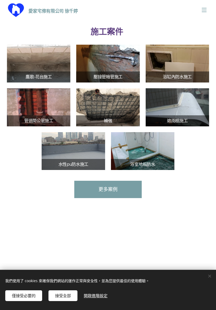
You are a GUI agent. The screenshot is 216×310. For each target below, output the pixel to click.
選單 (204, 9)
